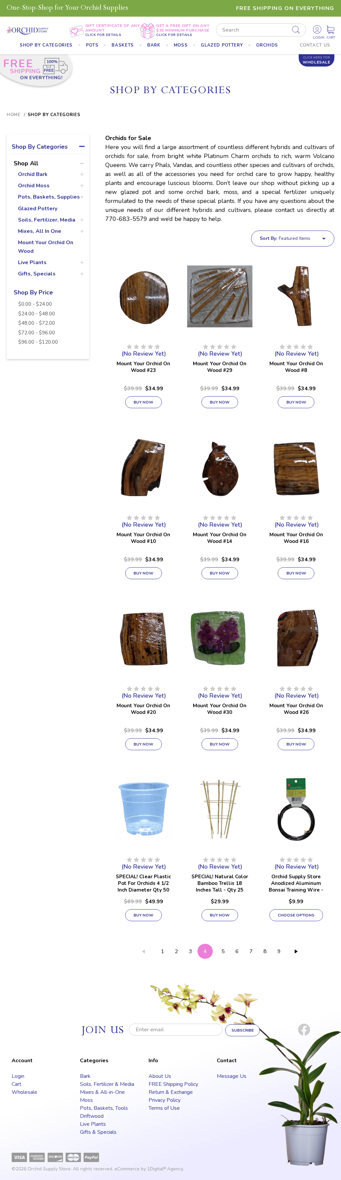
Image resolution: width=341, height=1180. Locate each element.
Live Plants (32, 262)
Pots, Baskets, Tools (104, 1108)
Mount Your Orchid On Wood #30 (219, 709)
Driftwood (92, 1116)
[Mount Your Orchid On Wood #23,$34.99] (143, 296)
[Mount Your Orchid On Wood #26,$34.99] (296, 638)
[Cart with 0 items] (330, 30)
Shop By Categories (46, 45)
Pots (92, 45)
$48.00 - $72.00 (36, 323)
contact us (315, 45)
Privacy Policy (164, 1100)
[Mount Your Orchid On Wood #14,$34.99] (219, 467)
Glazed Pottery (37, 208)
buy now (143, 402)
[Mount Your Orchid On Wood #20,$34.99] (143, 638)
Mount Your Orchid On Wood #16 (296, 538)
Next (296, 953)
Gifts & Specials (98, 1132)
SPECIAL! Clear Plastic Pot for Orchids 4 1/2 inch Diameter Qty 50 (143, 883)
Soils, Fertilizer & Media (107, 1084)
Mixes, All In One (39, 231)
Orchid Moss (34, 185)
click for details (103, 35)
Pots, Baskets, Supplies (49, 197)
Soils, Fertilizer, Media (46, 220)
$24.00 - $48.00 (36, 313)
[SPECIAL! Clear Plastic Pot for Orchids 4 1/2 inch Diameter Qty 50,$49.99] (143, 809)
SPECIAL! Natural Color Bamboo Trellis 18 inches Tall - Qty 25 (219, 883)
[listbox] (306, 238)
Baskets (123, 45)
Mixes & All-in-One (102, 1092)
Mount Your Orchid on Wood (45, 247)
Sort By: (268, 238)
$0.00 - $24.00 (35, 304)
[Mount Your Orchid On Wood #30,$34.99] (219, 638)
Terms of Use (164, 1108)
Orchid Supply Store (49, 1169)
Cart (16, 1084)
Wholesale (24, 1092)
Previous (143, 953)
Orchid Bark (33, 174)
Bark (154, 45)
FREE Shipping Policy (173, 1084)
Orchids (267, 45)
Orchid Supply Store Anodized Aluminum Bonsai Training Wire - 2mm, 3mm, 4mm (296, 886)
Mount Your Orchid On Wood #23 (143, 367)
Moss (181, 45)
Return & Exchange (171, 1092)
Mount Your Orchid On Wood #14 (219, 538)
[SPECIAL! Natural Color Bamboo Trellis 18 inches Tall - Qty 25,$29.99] (219, 809)
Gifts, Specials (37, 273)
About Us (160, 1076)
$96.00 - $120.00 (38, 342)
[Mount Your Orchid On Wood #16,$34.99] (296, 467)
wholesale (316, 60)
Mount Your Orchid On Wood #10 (143, 538)
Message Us (231, 1076)
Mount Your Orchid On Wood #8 (296, 367)
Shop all (26, 163)
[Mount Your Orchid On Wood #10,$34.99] (143, 467)
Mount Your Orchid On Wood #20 (143, 709)
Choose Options (296, 915)
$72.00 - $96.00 (36, 332)
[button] (48, 148)
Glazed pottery (222, 45)
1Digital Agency (165, 1169)
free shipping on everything (285, 8)
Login (18, 1076)
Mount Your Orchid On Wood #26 (296, 709)
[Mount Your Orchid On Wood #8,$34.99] (296, 296)
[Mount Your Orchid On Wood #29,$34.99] (219, 296)
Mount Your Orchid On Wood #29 (219, 367)
